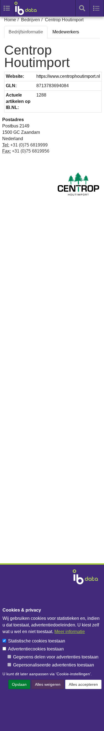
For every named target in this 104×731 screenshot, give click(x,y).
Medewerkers (65, 32)
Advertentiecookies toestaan (36, 649)
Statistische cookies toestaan (36, 641)
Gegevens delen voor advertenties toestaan (55, 657)
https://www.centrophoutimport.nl (68, 76)
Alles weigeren (47, 684)
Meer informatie (69, 631)
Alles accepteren (83, 684)
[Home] (28, 8)
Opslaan (19, 684)
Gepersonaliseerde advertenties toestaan (53, 665)
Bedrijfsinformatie (26, 32)
